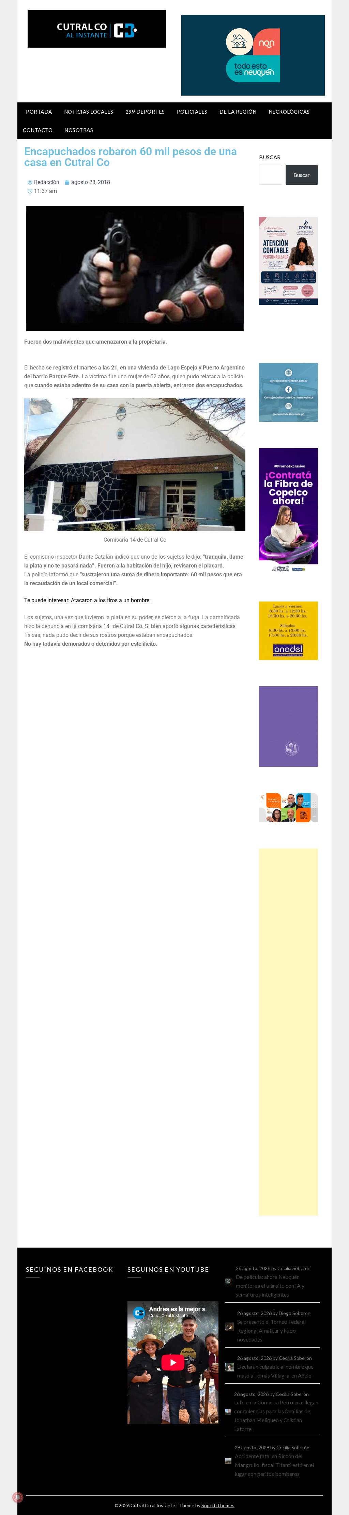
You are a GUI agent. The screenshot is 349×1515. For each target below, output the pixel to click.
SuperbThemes (217, 1505)
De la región (238, 112)
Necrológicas (289, 112)
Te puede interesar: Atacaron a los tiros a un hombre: (87, 600)
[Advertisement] (288, 1032)
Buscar (269, 157)
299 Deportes (145, 112)
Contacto (37, 130)
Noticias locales (88, 112)
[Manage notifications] (17, 1497)
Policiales (192, 112)
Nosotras (78, 130)
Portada (39, 112)
